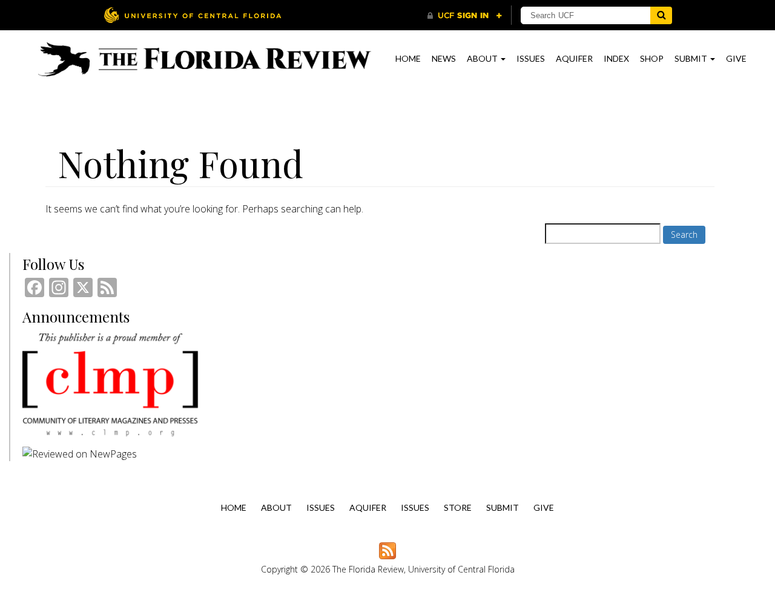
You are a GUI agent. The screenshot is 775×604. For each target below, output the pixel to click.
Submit (691, 58)
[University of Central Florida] (192, 14)
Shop (652, 58)
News (444, 58)
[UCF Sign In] (465, 15)
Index (616, 58)
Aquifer (574, 58)
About (483, 58)
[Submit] (661, 15)
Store (458, 507)
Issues (530, 58)
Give (736, 58)
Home (408, 58)
